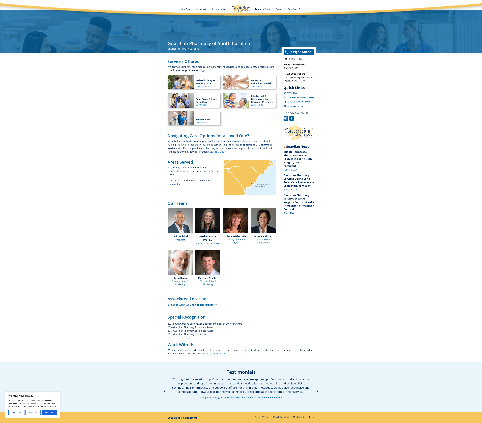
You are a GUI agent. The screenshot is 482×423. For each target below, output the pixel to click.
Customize (16, 412)
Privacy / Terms (262, 417)
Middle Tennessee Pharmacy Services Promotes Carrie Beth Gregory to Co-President (298, 159)
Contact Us (190, 417)
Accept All (49, 412)
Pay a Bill (292, 93)
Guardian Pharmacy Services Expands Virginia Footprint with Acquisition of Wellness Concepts (299, 202)
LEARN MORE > (202, 86)
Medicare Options (296, 106)
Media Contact (300, 417)
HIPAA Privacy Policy (281, 417)
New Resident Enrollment (300, 97)
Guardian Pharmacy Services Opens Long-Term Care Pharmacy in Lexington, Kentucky (299, 180)
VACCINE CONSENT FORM (299, 101)
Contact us (173, 180)
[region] (32, 405)
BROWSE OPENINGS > (213, 353)
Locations (174, 417)
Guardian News (297, 146)
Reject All (33, 412)
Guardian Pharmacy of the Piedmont (194, 305)
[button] (164, 390)
